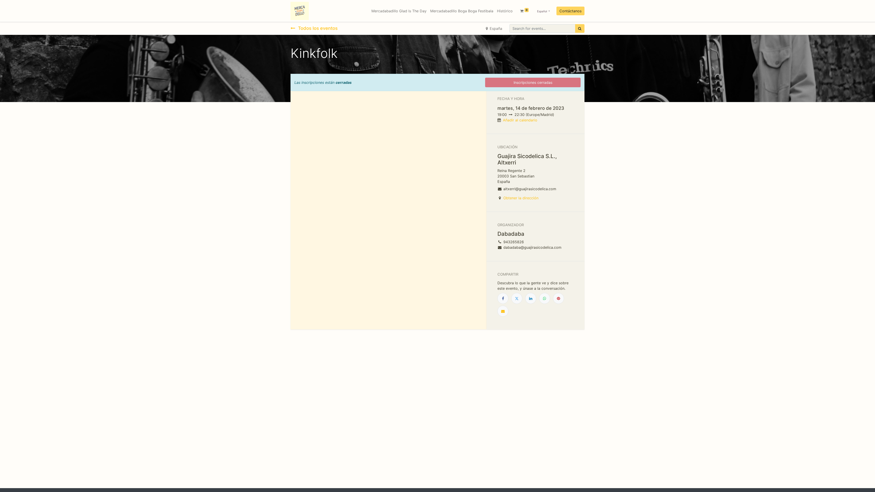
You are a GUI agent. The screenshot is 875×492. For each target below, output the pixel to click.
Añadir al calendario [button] (520, 120)
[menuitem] (399, 10)
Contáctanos (570, 11)
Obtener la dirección (520, 198)
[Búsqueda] (579, 28)
